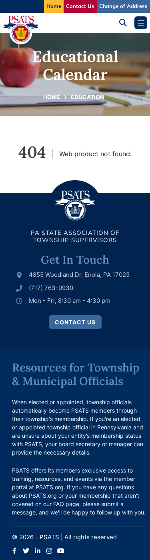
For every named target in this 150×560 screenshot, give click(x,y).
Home (53, 6)
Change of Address (123, 6)
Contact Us (80, 6)
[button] (125, 22)
